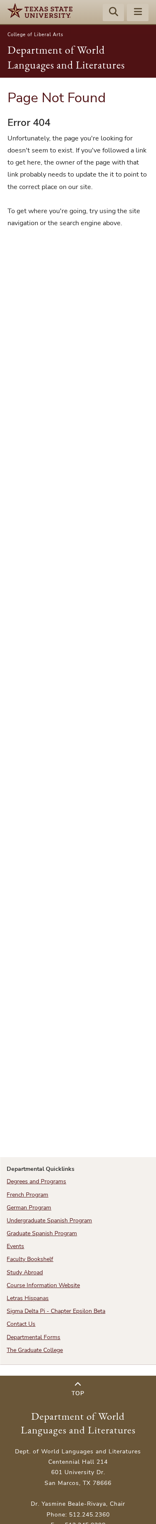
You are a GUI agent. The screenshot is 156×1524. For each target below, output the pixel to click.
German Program (29, 1208)
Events (15, 1246)
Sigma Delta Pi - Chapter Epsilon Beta (56, 1311)
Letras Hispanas (28, 1298)
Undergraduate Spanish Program (49, 1220)
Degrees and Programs (36, 1181)
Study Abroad (25, 1272)
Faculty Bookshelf (30, 1259)
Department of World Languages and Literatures (78, 1423)
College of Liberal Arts (35, 35)
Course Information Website (43, 1285)
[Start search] (113, 13)
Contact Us (21, 1324)
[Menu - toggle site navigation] (138, 13)
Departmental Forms (33, 1337)
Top (78, 1393)
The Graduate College (35, 1350)
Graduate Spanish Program (42, 1233)
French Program (27, 1195)
